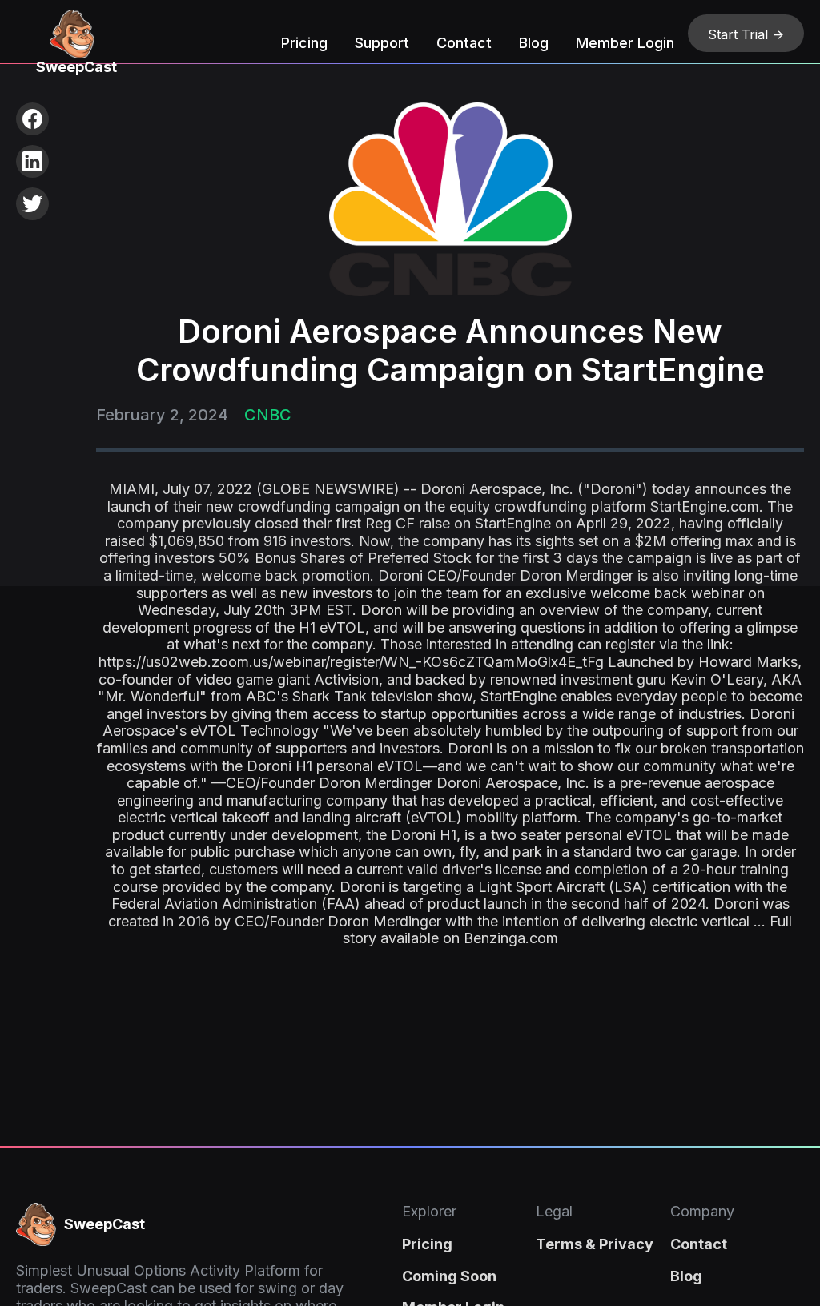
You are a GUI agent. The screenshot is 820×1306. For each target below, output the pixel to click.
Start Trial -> (746, 34)
